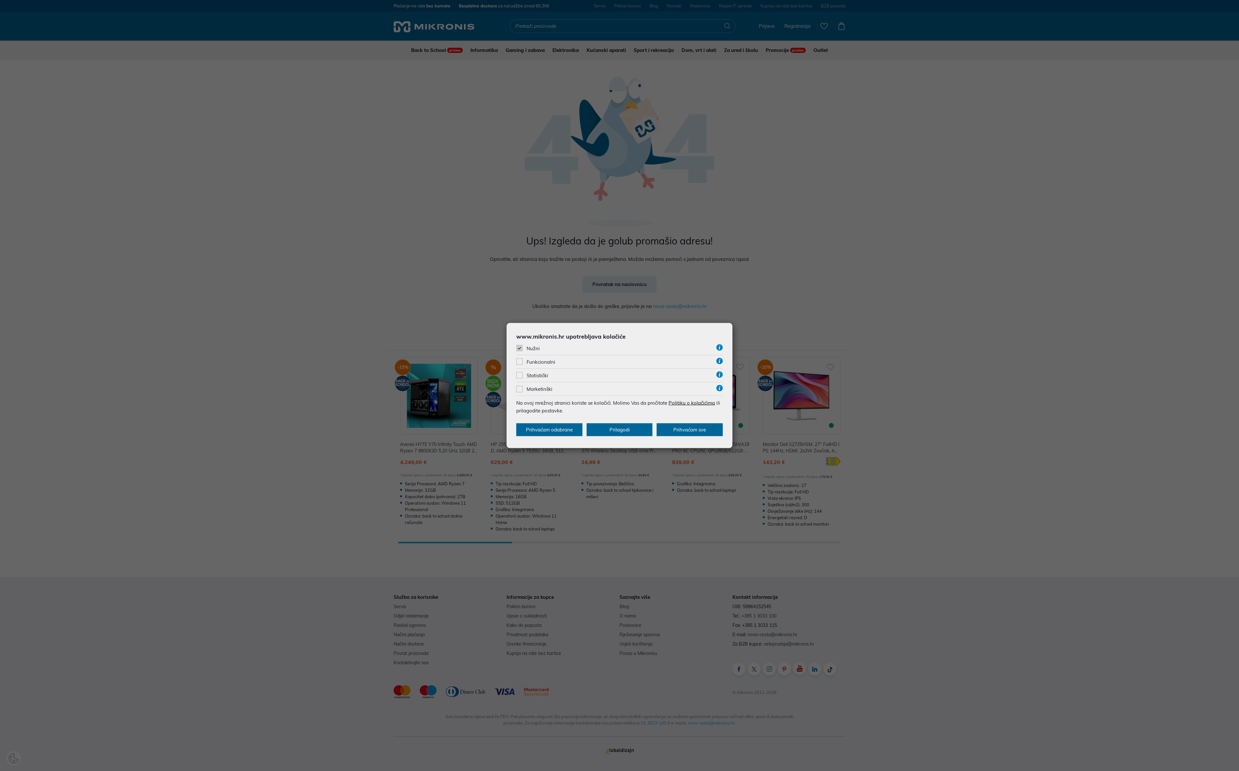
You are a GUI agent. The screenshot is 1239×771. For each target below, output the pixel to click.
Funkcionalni (541, 362)
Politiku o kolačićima (692, 403)
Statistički (537, 375)
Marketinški (539, 389)
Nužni (533, 348)
